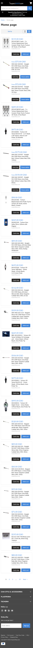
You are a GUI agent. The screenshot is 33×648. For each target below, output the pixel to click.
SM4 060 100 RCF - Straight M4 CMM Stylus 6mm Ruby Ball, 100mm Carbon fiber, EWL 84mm (21, 180)
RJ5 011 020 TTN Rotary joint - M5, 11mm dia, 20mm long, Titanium (21, 538)
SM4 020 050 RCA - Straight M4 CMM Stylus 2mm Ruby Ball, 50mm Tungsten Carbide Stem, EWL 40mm (20, 360)
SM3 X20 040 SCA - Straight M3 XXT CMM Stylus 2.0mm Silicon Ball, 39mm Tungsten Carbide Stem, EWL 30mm (20, 449)
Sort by (10, 31)
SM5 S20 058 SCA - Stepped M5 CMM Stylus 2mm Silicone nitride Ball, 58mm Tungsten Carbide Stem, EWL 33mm (21, 426)
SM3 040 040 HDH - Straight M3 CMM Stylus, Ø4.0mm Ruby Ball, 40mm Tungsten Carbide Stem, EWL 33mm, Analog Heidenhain (21, 246)
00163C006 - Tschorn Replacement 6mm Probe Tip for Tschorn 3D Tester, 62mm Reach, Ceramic (21, 202)
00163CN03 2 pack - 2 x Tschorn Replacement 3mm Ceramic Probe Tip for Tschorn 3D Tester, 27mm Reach (21, 44)
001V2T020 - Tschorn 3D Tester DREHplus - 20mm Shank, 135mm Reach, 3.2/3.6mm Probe (19, 270)
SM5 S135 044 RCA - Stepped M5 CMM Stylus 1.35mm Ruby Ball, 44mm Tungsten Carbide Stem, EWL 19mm (21, 471)
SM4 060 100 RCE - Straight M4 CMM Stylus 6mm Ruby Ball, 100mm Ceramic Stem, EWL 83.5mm (20, 66)
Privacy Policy (4, 637)
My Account (10, 635)
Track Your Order (20, 635)
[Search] (29, 8)
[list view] (29, 31)
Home (3, 20)
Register (3, 635)
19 (20, 579)
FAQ (27, 635)
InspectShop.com (16, 48)
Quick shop (16, 54)
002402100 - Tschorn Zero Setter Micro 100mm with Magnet (20, 224)
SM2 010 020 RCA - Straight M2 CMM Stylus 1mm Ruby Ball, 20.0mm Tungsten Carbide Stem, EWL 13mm (21, 516)
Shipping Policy (14, 637)
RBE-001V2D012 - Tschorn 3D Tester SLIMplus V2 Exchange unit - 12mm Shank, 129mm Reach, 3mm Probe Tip (21, 338)
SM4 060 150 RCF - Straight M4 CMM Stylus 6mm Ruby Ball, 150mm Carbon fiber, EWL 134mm (21, 157)
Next (24, 579)
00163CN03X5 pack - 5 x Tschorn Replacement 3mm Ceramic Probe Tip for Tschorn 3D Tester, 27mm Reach (21, 112)
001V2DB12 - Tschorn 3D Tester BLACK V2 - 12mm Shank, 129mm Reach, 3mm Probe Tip (20, 383)
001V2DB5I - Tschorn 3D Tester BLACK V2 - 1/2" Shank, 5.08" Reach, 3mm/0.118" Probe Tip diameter (21, 134)
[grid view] (25, 31)
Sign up (26, 625)
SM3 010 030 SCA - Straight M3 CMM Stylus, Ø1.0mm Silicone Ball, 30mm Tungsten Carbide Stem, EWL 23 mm (20, 292)
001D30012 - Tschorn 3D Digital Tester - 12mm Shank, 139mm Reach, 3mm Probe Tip (21, 404)
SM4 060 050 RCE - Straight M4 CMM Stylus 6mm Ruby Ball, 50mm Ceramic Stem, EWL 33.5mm (21, 89)
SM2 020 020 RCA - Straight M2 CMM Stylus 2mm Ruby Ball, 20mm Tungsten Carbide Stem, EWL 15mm (20, 494)
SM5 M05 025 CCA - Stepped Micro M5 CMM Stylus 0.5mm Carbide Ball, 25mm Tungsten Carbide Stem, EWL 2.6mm (21, 315)
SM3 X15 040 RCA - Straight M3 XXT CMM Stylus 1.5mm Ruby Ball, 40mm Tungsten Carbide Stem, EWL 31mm (20, 560)
